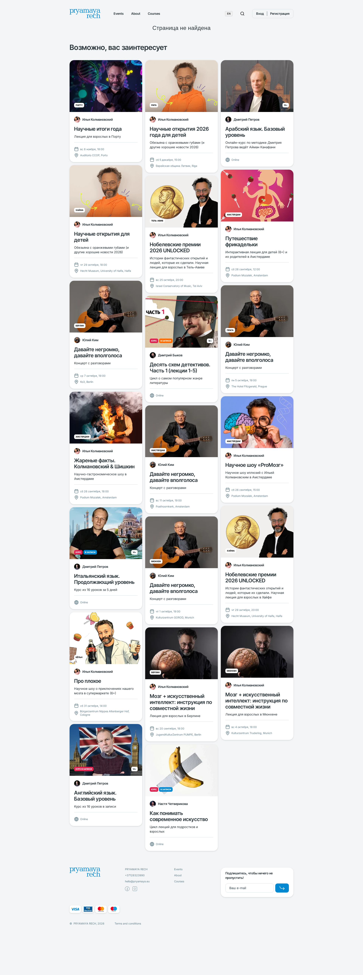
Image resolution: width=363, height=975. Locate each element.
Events (119, 14)
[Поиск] (242, 13)
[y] (282, 888)
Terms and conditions (128, 923)
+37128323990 (135, 875)
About (135, 14)
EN (228, 13)
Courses (154, 14)
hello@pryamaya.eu (137, 881)
